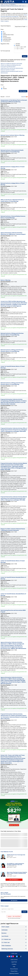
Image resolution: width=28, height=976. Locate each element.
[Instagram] (13, 956)
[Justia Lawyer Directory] (20, 956)
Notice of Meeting (5, 280)
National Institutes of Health (8, 69)
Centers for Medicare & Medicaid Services (11, 65)
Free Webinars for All (7, 851)
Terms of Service (14, 968)
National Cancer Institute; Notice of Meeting (12, 135)
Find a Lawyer (5, 906)
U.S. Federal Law (6, 939)
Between (18, 45)
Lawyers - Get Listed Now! (14, 916)
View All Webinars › (14, 879)
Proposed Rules (7, 37)
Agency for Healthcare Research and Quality (11, 63)
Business (4, 933)
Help (14, 966)
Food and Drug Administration (8, 66)
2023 (20, 5)
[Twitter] (19, 956)
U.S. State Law (6, 942)
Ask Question (14, 900)
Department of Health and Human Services (9, 5)
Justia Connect (14, 959)
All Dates (18, 43)
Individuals (5, 930)
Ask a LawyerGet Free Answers (6, 893)
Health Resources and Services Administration (12, 68)
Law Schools (5, 936)
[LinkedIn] (7, 956)
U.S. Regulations (11, 4)
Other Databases (6, 945)
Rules (4, 33)
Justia (2, 4)
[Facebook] (11, 956)
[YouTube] (9, 956)
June (23, 5)
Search (24, 56)
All (3, 31)
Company (14, 964)
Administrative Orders (8, 34)
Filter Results (23, 91)
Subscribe (23, 96)
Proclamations (6, 41)
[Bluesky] (17, 956)
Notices (5, 36)
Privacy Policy (14, 971)
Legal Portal (14, 961)
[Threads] (15, 956)
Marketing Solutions (7, 948)
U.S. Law (6, 4)
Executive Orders (7, 39)
